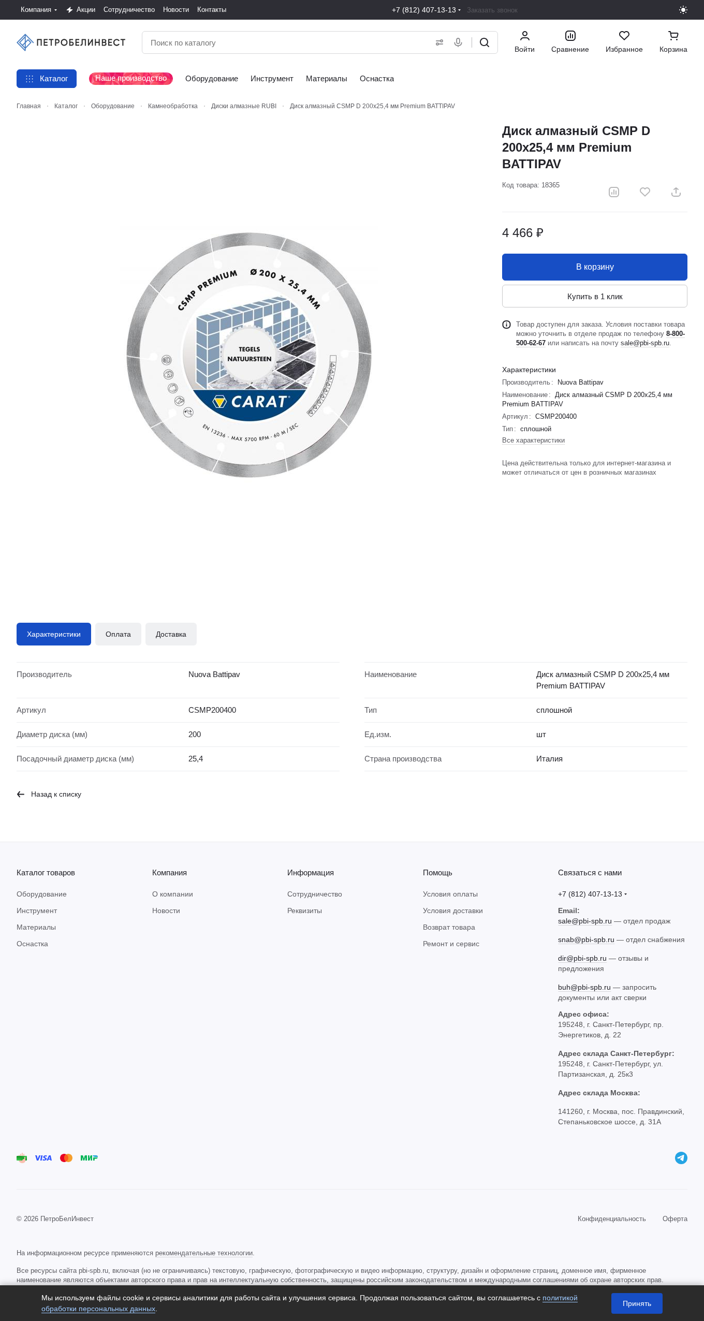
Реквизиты (304, 910)
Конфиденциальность (612, 1219)
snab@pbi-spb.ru (586, 939)
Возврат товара (449, 927)
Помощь (437, 872)
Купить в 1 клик (595, 296)
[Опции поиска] (437, 42)
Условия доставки (453, 910)
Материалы (36, 927)
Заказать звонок (492, 10)
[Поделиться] (676, 192)
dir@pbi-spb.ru (582, 958)
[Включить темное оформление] (683, 10)
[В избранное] (645, 192)
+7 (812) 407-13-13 (424, 10)
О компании (172, 894)
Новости (166, 910)
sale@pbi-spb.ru (645, 343)
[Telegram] (681, 1158)
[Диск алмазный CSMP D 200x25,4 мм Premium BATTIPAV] (249, 355)
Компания (169, 872)
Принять (637, 1303)
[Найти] (484, 42)
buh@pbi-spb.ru (584, 987)
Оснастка (32, 944)
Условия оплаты (450, 894)
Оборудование (42, 894)
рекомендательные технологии (204, 1253)
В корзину (595, 266)
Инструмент (37, 910)
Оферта (675, 1219)
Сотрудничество (314, 894)
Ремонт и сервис (451, 944)
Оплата (118, 634)
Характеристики (54, 634)
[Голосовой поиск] (460, 42)
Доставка (171, 634)
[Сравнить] (614, 192)
